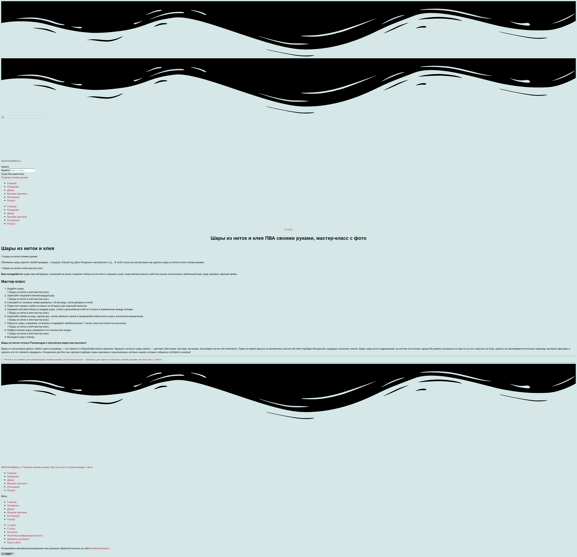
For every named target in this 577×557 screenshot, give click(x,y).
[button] (288, 166)
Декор (10, 190)
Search (5, 170)
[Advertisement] (91, 442)
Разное (11, 200)
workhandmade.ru (100, 548)
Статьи (288, 229)
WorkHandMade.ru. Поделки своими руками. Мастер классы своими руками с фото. (47, 467)
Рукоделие (13, 186)
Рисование (13, 197)
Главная (12, 183)
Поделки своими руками (14, 177)
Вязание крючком (17, 193)
